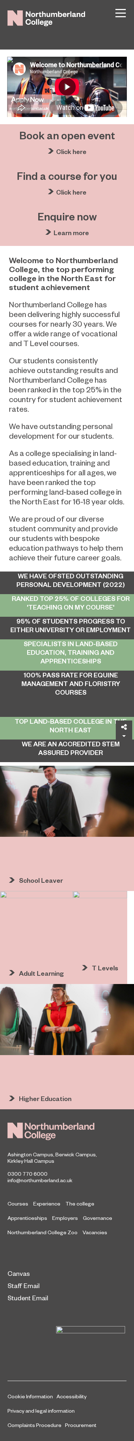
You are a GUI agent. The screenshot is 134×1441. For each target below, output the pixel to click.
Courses (18, 1203)
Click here (71, 151)
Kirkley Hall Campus (31, 1160)
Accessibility (71, 1396)
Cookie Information (30, 1396)
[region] (67, 87)
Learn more (71, 232)
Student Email (28, 1297)
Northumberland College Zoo (43, 1232)
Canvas (19, 1273)
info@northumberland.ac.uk (40, 1180)
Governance (97, 1217)
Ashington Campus (30, 1154)
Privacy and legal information (41, 1410)
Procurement (80, 1425)
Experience (46, 1203)
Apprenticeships (27, 1217)
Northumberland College (51, 1131)
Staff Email (24, 1285)
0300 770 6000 (28, 1173)
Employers (65, 1217)
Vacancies (95, 1232)
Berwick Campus (75, 1154)
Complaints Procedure (34, 1425)
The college (79, 1203)
